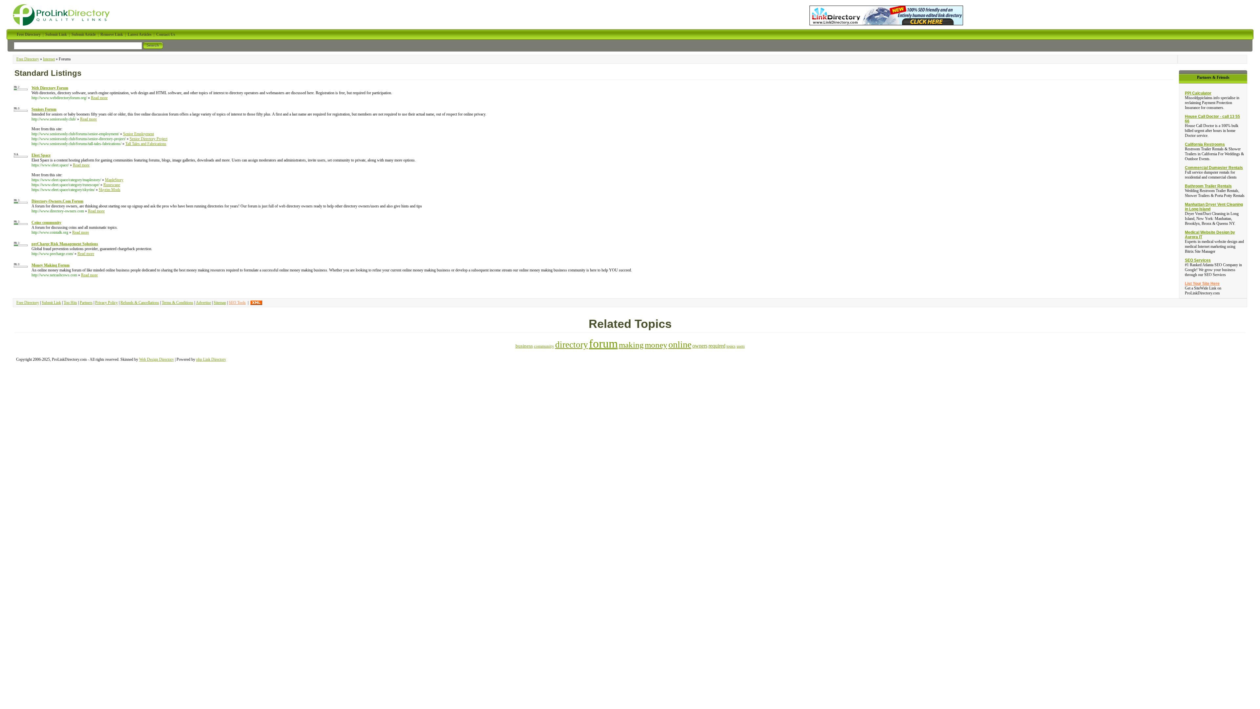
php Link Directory (211, 359)
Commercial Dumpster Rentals (1214, 167)
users (741, 346)
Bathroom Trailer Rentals (1208, 186)
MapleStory (114, 180)
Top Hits (70, 302)
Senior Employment (138, 134)
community (544, 346)
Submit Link (51, 302)
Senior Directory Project (148, 139)
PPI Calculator (1198, 93)
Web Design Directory (156, 359)
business (524, 346)
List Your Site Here (1202, 283)
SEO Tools (237, 302)
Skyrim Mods (109, 189)
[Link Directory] (886, 14)
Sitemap (220, 302)
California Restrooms (1205, 144)
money (656, 344)
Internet (49, 59)
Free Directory (27, 59)
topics (731, 346)
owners (699, 346)
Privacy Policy (106, 302)
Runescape (111, 185)
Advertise (203, 302)
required (716, 346)
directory (571, 345)
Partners (86, 302)
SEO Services (1198, 260)
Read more (99, 98)
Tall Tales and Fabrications (145, 143)
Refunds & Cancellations (139, 302)
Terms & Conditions (177, 302)
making (631, 344)
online (679, 344)
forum (603, 343)
